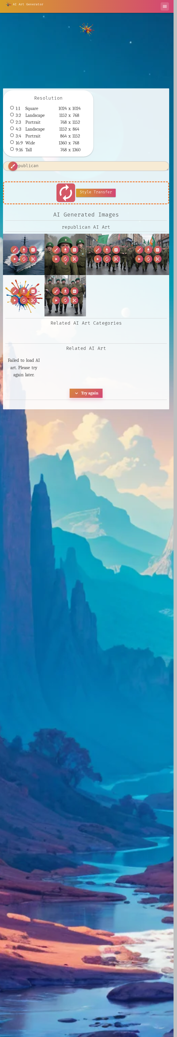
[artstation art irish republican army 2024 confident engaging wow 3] (148, 254)
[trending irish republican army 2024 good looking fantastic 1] (65, 295)
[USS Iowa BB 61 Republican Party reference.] (23, 254)
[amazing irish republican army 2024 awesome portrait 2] (65, 254)
